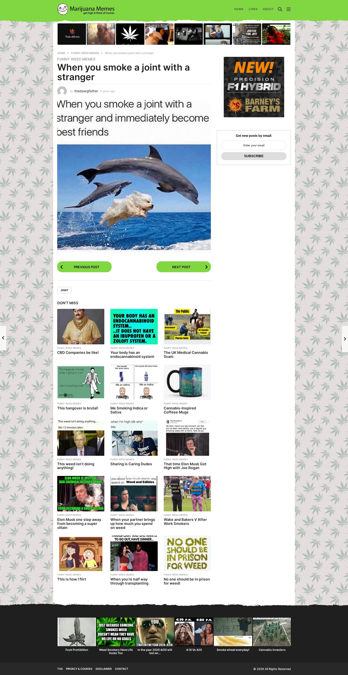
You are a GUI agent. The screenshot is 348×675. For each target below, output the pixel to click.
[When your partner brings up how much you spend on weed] (133, 493)
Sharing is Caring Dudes (131, 464)
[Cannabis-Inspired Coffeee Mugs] (187, 382)
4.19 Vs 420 (194, 649)
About (268, 9)
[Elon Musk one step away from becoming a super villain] (80, 493)
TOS (60, 668)
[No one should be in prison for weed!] (187, 553)
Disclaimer (104, 668)
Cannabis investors (272, 649)
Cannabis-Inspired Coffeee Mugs (180, 410)
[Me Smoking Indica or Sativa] (133, 382)
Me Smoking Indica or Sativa (129, 410)
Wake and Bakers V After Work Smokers (185, 521)
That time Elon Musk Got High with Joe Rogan (185, 466)
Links (253, 9)
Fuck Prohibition (76, 649)
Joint (64, 290)
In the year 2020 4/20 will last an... (155, 651)
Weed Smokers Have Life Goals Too (116, 651)
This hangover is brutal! (77, 408)
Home (239, 9)
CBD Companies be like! (78, 352)
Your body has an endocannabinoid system (132, 354)
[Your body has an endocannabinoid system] (133, 326)
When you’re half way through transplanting (129, 581)
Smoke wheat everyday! (233, 649)
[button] (280, 9)
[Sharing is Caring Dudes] (133, 438)
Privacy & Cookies (79, 668)
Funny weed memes (76, 59)
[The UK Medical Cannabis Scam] (187, 326)
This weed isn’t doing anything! (75, 466)
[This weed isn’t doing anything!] (80, 438)
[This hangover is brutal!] (80, 382)
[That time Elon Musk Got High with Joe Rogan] (187, 438)
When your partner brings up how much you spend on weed (132, 523)
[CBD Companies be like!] (80, 326)
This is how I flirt (71, 579)
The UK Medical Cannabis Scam (186, 354)
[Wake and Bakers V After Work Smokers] (187, 493)
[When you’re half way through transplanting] (133, 553)
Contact (121, 668)
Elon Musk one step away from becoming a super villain (79, 523)
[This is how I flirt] (80, 553)
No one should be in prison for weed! (187, 581)
